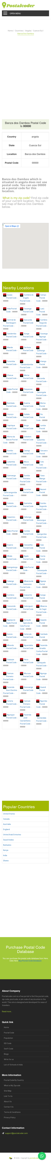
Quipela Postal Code (41, 623)
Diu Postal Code (40, 417)
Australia (7, 824)
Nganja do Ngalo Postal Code (10, 623)
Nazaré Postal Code (41, 492)
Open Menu (15, 13)
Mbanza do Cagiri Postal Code (41, 609)
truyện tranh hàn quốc (21, 1148)
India (5, 855)
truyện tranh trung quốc (35, 1148)
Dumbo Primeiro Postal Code (25, 479)
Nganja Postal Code (41, 584)
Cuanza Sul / (38, 31)
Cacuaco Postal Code (42, 454)
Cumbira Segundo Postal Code (41, 323)
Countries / (19, 31)
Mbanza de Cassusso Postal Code (26, 584)
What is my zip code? (16, 198)
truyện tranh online (9, 1148)
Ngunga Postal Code (41, 676)
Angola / (28, 31)
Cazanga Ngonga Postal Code (42, 337)
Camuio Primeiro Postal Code (8, 676)
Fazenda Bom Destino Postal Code (10, 690)
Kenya (5, 850)
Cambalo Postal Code (42, 637)
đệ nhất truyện (6, 1145)
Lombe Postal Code (41, 428)
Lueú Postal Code (40, 312)
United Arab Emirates (12, 835)
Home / (11, 31)
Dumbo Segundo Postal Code (41, 506)
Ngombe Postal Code (41, 704)
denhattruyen (15, 1151)
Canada (6, 819)
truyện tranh (22, 1145)
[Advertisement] (25, 71)
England (6, 829)
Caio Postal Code (40, 548)
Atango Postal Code (41, 364)
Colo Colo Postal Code (41, 465)
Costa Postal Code (40, 559)
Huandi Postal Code (41, 690)
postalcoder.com (36, 1158)
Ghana (5, 861)
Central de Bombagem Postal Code (9, 323)
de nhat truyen (14, 1145)
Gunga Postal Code (41, 598)
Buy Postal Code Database (30, 961)
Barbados (7, 845)
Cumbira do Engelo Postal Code (26, 298)
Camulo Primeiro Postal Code (25, 704)
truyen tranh (29, 1145)
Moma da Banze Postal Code (10, 440)
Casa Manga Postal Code (41, 479)
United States (9, 814)
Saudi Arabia (8, 840)
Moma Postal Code (41, 406)
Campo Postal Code (41, 298)
